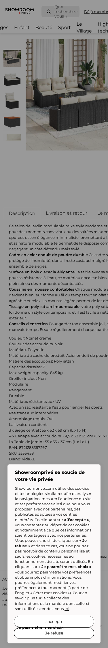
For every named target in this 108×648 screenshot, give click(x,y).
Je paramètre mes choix (40, 627)
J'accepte (54, 621)
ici (67, 608)
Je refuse (54, 633)
